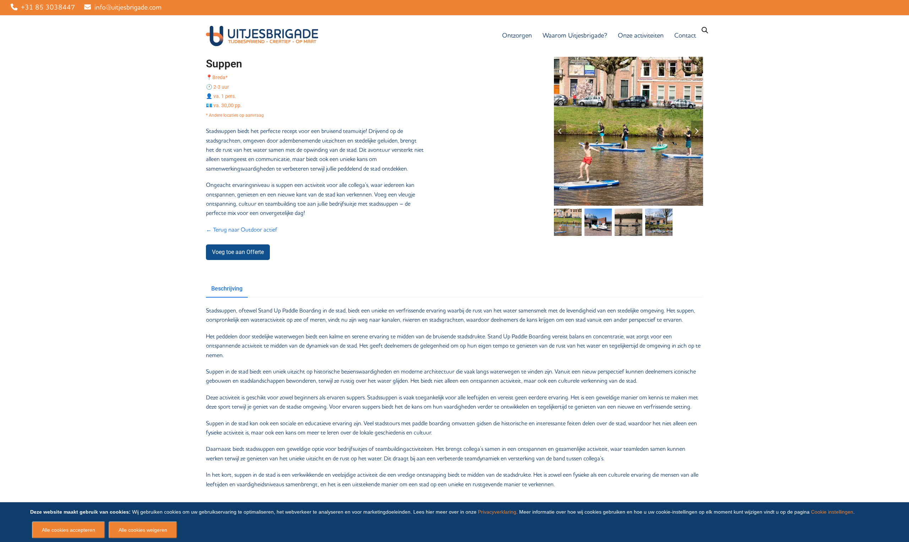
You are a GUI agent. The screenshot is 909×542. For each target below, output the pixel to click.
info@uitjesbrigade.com (128, 7)
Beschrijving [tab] (227, 288)
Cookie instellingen (832, 512)
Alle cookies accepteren (68, 530)
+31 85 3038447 (48, 7)
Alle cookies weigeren (143, 530)
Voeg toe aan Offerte (238, 252)
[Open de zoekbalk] (704, 30)
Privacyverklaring (497, 512)
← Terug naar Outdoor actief (241, 230)
